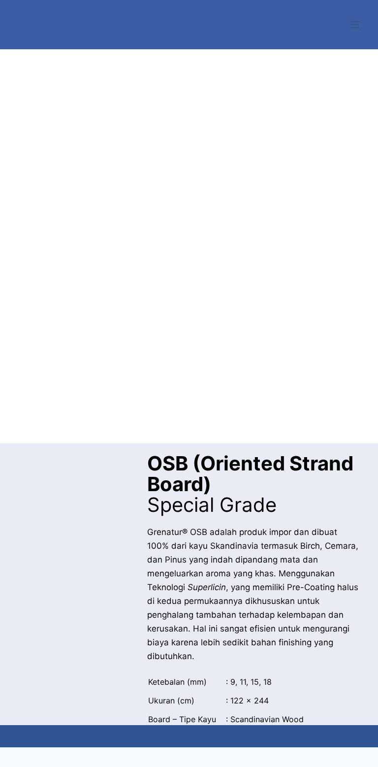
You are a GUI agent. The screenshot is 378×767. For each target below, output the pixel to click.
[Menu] (354, 24)
